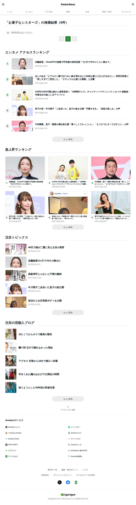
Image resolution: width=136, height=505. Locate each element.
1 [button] (68, 39)
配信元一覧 (52, 469)
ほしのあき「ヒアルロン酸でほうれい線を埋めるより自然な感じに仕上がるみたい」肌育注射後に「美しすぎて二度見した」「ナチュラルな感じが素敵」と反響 (82, 77)
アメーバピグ (75, 439)
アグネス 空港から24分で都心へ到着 (38, 360)
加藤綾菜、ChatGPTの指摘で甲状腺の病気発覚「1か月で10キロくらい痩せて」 (73, 61)
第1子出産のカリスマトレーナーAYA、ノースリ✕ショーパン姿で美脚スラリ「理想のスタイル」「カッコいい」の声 (112, 218)
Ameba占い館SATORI (79, 450)
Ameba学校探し (77, 456)
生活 (87, 11)
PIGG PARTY (13, 444)
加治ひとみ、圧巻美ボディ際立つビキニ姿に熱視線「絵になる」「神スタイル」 (69, 217)
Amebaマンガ (76, 444)
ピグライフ (12, 450)
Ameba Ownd (13, 439)
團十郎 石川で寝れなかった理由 (36, 347)
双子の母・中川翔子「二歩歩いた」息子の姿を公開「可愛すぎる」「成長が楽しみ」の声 (77, 108)
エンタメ (29, 11)
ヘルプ (85, 469)
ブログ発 (48, 11)
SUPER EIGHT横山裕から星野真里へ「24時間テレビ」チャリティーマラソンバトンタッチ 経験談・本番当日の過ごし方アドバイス (69, 184)
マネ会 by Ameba (14, 433)
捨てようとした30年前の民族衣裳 (37, 387)
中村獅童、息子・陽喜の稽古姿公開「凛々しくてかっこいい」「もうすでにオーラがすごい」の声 (82, 124)
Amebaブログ (76, 433)
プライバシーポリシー (62, 475)
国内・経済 (107, 11)
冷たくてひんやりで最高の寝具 (35, 334)
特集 (68, 11)
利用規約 (45, 475)
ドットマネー (75, 427)
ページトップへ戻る (68, 410)
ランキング (126, 11)
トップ (9, 11)
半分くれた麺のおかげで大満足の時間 (39, 374)
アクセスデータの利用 (85, 475)
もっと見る (68, 139)
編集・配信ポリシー (69, 469)
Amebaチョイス (14, 427)
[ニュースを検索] (132, 4)
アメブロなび (13, 456)
